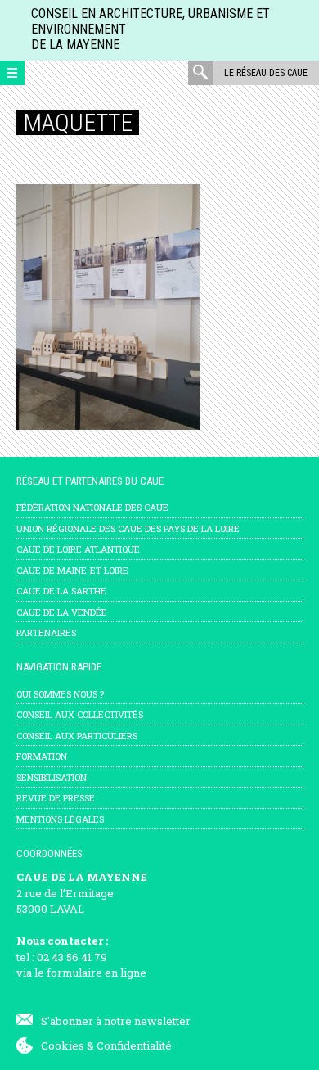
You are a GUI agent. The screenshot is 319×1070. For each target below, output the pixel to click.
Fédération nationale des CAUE (92, 507)
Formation (41, 756)
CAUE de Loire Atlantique (78, 549)
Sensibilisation (51, 777)
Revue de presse (55, 798)
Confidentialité (134, 1045)
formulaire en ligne (96, 972)
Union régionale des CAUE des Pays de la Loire (128, 528)
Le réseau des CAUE (266, 73)
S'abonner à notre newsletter (116, 1021)
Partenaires (46, 632)
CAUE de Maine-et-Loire (72, 570)
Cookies (62, 1045)
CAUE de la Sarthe (61, 591)
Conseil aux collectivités (79, 714)
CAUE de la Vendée (61, 612)
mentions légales (60, 819)
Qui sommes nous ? (60, 694)
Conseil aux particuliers (76, 735)
